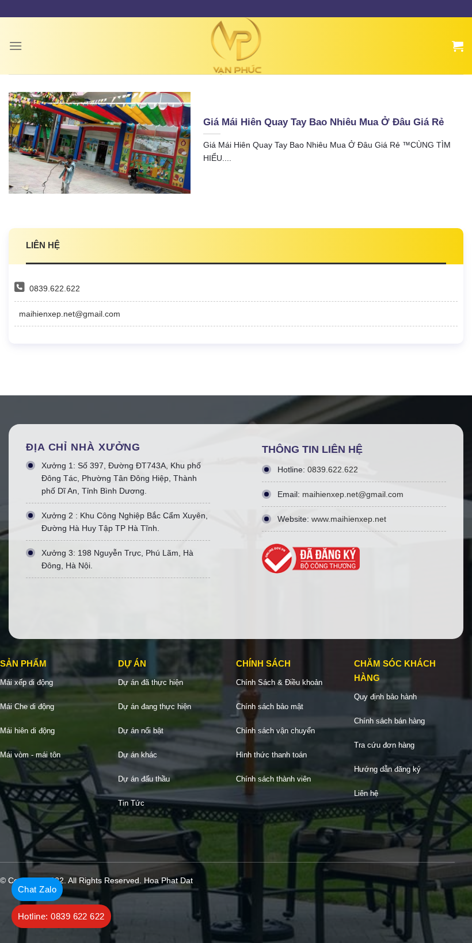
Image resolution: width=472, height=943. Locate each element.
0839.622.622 (54, 288)
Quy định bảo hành (385, 696)
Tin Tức (131, 803)
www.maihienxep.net (348, 519)
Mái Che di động (27, 706)
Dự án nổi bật (140, 730)
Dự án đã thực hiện (150, 682)
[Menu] (15, 46)
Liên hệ (366, 793)
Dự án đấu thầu (144, 779)
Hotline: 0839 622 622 (61, 916)
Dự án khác (137, 754)
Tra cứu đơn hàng (384, 745)
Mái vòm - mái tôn (30, 754)
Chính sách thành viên (273, 779)
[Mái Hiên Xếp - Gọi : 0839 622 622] (236, 46)
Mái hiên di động (27, 730)
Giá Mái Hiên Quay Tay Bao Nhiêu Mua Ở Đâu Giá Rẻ (323, 122)
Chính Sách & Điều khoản (279, 682)
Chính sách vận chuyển (275, 730)
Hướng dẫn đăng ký (387, 769)
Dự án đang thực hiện (154, 706)
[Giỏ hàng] (457, 46)
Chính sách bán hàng (389, 721)
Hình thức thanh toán (271, 754)
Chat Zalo (37, 889)
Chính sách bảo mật (269, 706)
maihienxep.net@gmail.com (69, 313)
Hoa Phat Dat (168, 880)
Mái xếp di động (26, 682)
